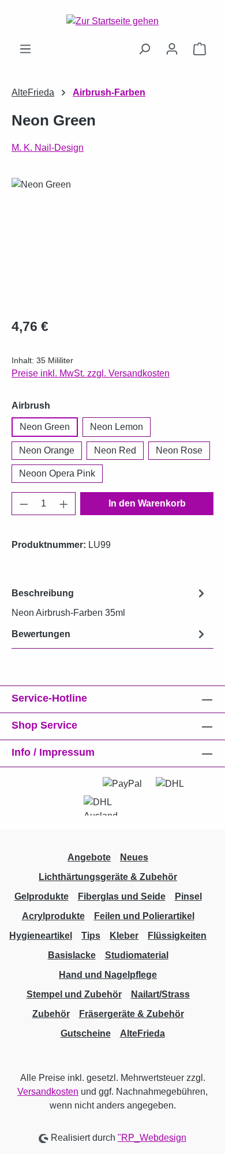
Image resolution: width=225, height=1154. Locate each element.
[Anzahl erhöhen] (64, 503)
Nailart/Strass (160, 994)
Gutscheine (86, 1033)
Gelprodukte (41, 896)
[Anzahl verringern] (24, 503)
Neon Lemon (116, 427)
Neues (134, 857)
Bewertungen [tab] (41, 634)
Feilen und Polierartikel (144, 916)
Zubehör (51, 1014)
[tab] (110, 602)
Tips (90, 935)
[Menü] (25, 48)
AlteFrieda (142, 1033)
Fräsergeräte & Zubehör (131, 1014)
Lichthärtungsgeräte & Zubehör (108, 877)
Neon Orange (46, 450)
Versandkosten (47, 1091)
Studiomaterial (136, 955)
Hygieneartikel (40, 935)
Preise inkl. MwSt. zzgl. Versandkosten (91, 373)
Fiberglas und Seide (122, 896)
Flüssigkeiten (177, 935)
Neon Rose (179, 450)
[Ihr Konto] (172, 48)
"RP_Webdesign (152, 1137)
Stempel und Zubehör (74, 994)
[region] (112, 242)
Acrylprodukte (53, 916)
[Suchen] (144, 48)
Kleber (124, 935)
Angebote (89, 857)
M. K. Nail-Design (48, 148)
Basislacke (72, 955)
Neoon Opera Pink (57, 473)
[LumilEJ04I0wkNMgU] (112, 242)
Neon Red (115, 450)
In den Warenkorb (147, 503)
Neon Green (45, 427)
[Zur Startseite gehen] (112, 21)
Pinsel (188, 896)
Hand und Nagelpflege (108, 975)
